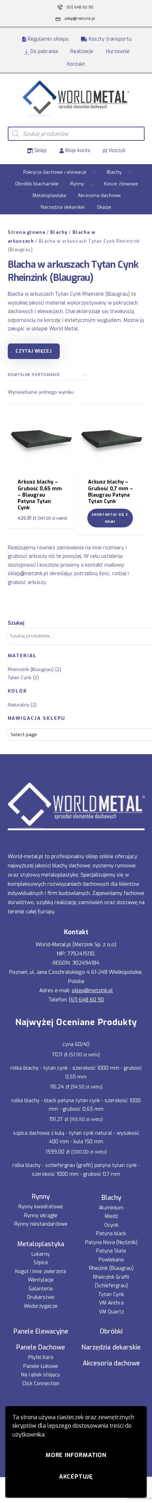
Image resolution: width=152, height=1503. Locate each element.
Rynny (77, 184)
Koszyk (116, 150)
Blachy (114, 172)
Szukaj (16, 622)
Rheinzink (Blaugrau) (31, 669)
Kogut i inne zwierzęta (40, 1271)
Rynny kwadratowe (40, 1206)
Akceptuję (76, 1476)
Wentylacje (41, 1280)
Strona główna (27, 232)
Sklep (40, 150)
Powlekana (111, 1259)
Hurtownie (118, 51)
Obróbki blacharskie (37, 184)
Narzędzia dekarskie (63, 207)
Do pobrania (43, 51)
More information (76, 1455)
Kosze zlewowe (121, 184)
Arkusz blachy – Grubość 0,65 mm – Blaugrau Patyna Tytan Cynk (40, 495)
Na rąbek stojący (40, 1374)
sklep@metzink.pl (28, 573)
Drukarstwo (40, 1297)
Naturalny (18, 705)
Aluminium (111, 1207)
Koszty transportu (109, 39)
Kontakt (76, 64)
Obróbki (111, 1331)
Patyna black (111, 1233)
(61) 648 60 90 (86, 999)
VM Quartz (111, 1311)
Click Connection (40, 1383)
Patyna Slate (111, 1251)
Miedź (111, 1216)
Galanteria (41, 1288)
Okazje (104, 207)
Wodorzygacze (41, 1306)
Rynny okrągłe (40, 1215)
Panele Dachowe (40, 1347)
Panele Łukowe (40, 1366)
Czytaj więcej (34, 351)
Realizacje (81, 51)
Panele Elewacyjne (40, 1331)
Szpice (41, 1262)
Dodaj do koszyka (45, 441)
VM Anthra (111, 1303)
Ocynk (111, 1225)
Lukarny (40, 1254)
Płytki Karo (40, 1357)
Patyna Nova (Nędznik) (111, 1242)
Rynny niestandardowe (41, 1224)
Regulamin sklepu (47, 39)
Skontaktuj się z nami (110, 518)
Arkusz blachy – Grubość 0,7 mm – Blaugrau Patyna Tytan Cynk (110, 492)
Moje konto (77, 150)
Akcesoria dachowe (99, 195)
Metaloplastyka (49, 195)
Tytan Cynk (19, 678)
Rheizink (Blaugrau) (111, 1268)
